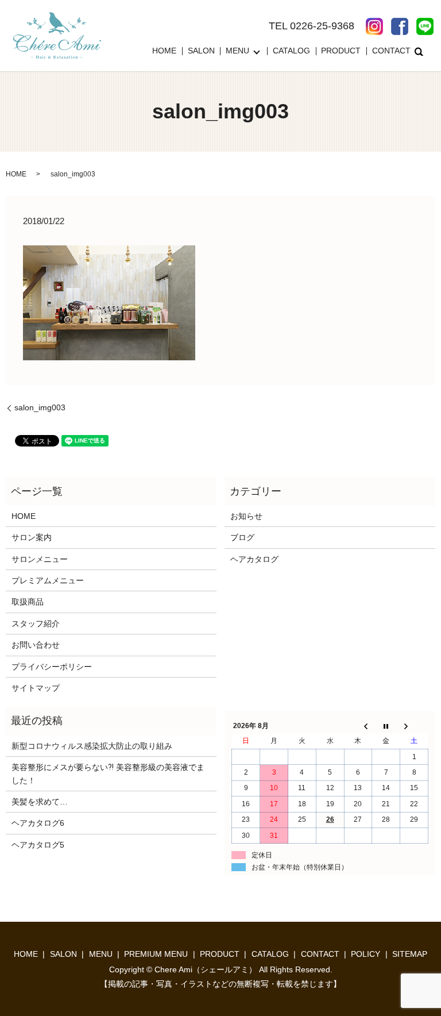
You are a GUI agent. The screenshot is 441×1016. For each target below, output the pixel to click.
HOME (164, 51)
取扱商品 (27, 601)
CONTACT (391, 51)
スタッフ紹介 (35, 623)
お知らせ (246, 516)
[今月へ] (386, 725)
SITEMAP (409, 954)
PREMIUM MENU (156, 954)
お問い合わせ (35, 644)
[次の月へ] (414, 725)
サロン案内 (31, 537)
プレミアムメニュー (47, 580)
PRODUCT (341, 51)
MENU (237, 51)
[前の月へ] (358, 725)
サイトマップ (35, 687)
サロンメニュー (39, 559)
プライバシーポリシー (51, 666)
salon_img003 (39, 407)
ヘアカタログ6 (37, 823)
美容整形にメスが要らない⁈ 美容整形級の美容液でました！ (107, 773)
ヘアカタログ (254, 559)
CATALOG (291, 51)
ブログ (242, 537)
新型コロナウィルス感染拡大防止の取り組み (91, 746)
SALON (201, 51)
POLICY (365, 954)
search (419, 51)
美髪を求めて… (39, 801)
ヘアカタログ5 (37, 844)
